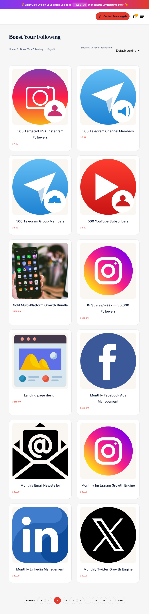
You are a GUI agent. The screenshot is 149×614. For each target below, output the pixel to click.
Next (120, 600)
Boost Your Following (31, 49)
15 (95, 600)
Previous (30, 600)
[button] (142, 16)
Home (12, 49)
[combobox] (128, 51)
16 (103, 600)
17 (111, 600)
